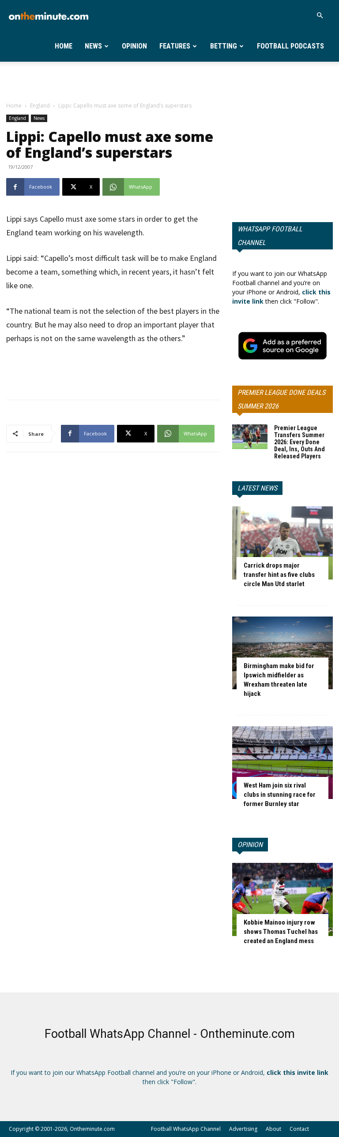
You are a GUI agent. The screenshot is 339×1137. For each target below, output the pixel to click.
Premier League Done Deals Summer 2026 (281, 399)
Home (63, 46)
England (40, 105)
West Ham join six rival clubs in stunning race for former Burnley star (280, 794)
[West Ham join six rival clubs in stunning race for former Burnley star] (282, 762)
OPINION (250, 844)
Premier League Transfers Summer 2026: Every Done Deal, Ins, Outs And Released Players (299, 442)
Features (174, 46)
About (273, 1129)
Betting (223, 46)
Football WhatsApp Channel (186, 1129)
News (93, 46)
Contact (299, 1129)
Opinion (134, 46)
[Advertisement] (169, 81)
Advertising (243, 1129)
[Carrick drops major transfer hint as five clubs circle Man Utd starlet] (282, 542)
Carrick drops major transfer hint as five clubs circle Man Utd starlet (279, 574)
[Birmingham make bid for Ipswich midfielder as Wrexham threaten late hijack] (282, 653)
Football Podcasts (290, 46)
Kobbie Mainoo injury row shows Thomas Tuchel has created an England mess (281, 931)
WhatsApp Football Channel (269, 236)
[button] (319, 15)
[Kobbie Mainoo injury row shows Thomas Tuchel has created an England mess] (282, 899)
